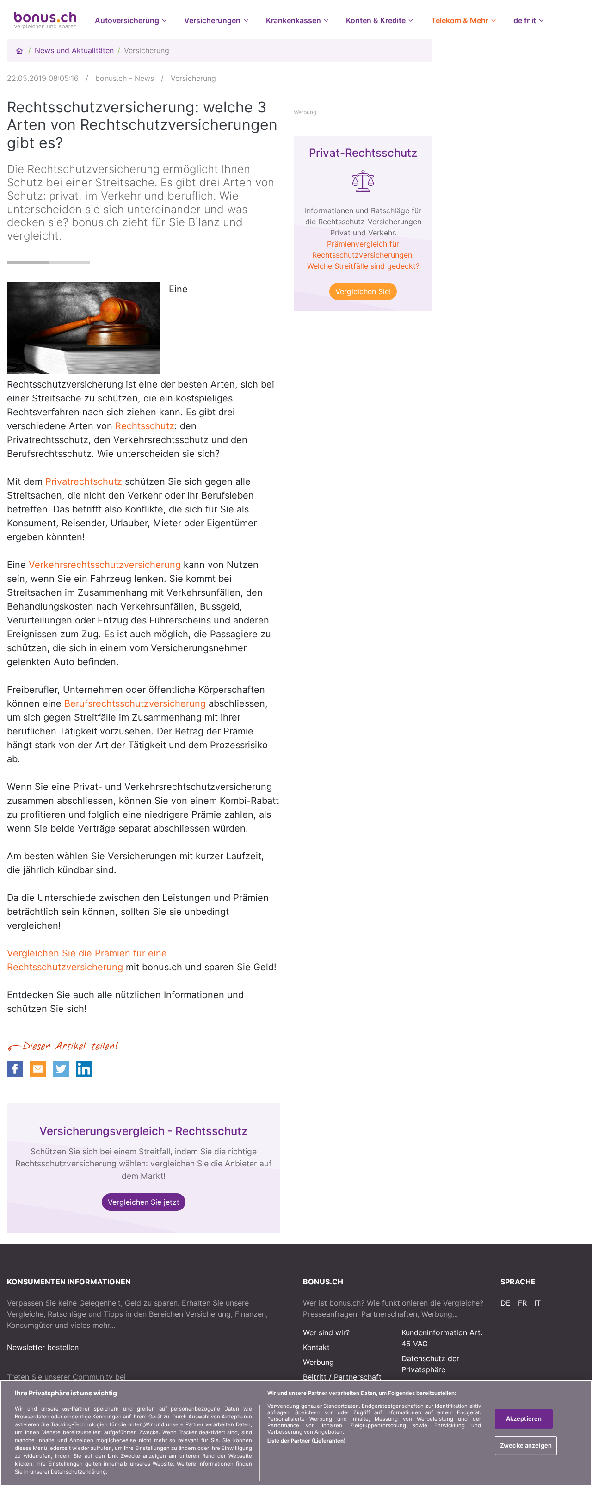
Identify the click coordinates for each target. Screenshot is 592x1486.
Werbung (318, 1362)
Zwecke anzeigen (526, 1445)
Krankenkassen (293, 20)
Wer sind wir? (326, 1332)
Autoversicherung (127, 20)
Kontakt (316, 1347)
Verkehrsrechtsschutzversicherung (105, 564)
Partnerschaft (358, 1376)
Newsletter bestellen (43, 1347)
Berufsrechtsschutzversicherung (135, 703)
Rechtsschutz (144, 426)
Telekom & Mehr (459, 20)
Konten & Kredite (376, 20)
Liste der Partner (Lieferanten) (306, 1440)
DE (505, 1302)
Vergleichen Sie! (363, 291)
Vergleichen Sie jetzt (143, 1202)
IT (537, 1302)
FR (522, 1302)
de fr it (524, 20)
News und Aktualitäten (74, 50)
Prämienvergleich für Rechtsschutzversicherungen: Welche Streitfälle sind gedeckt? (363, 255)
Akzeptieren (524, 1418)
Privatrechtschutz (83, 481)
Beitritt (315, 1376)
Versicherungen (212, 20)
